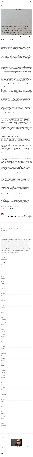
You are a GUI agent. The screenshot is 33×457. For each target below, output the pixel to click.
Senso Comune (26, 250)
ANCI (21, 239)
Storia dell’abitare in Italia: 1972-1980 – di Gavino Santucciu (17, 216)
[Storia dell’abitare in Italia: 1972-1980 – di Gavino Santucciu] (29, 216)
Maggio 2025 (3, 293)
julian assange (23, 246)
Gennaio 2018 (3, 401)
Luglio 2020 (3, 377)
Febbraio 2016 (3, 413)
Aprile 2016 (2, 411)
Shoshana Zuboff (4, 252)
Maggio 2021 (3, 360)
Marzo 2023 (3, 324)
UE (8, 252)
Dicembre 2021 (3, 348)
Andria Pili (29, 239)
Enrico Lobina (6, 6)
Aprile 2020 (3, 382)
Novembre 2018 (3, 394)
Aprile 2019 (2, 389)
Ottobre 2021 (3, 351)
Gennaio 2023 (3, 327)
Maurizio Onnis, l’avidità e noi (5, 230)
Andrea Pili (25, 239)
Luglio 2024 (3, 305)
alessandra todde (11, 239)
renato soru (12, 250)
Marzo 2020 (3, 384)
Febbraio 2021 (3, 365)
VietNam (11, 252)
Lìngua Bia (27, 246)
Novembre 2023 (3, 319)
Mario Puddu (8, 248)
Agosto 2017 (3, 404)
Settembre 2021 (3, 353)
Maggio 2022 (3, 339)
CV (1, 264)
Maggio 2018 (3, 399)
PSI (29, 248)
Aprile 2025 (2, 295)
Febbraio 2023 (3, 326)
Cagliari (9, 241)
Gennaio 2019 (3, 392)
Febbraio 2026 (3, 283)
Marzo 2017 (2, 408)
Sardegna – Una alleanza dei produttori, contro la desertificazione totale (11, 233)
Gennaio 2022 (3, 346)
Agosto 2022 (3, 334)
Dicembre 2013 (3, 423)
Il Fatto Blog (3, 257)
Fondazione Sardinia (4, 259)
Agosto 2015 (3, 416)
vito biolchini (16, 252)
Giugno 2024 (3, 307)
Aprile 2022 (3, 341)
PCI (27, 248)
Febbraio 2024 (3, 314)
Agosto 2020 (3, 375)
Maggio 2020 (3, 380)
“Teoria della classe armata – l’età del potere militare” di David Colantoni (11, 228)
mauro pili (12, 248)
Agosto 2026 (3, 274)
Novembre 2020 (3, 370)
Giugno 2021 (3, 358)
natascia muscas (18, 248)
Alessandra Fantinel (4, 239)
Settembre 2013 (3, 425)
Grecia (14, 246)
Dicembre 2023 (3, 317)
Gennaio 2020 (3, 387)
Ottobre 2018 (3, 396)
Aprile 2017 (2, 406)
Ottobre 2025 (3, 288)
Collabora (2, 269)
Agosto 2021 (3, 355)
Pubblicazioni (3, 266)
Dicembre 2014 (3, 420)
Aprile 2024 (2, 310)
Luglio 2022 (3, 336)
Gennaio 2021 (3, 367)
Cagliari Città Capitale (14, 241)
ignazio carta (18, 246)
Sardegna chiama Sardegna (19, 250)
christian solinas (27, 241)
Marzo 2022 (3, 343)
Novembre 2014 (3, 421)
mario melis (3, 248)
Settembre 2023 (3, 322)
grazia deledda (9, 246)
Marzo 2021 (3, 363)
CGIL (22, 241)
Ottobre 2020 (3, 372)
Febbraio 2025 (3, 298)
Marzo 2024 (3, 312)
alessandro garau (17, 239)
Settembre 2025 (3, 290)
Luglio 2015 (2, 418)
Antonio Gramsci (4, 241)
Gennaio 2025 (3, 300)
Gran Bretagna (4, 246)
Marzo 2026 (3, 281)
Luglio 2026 (3, 276)
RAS (2, 250)
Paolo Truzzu (24, 248)
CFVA (19, 241)
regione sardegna (6, 250)
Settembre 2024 (3, 302)
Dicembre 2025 (3, 286)
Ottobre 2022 (3, 331)
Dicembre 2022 (3, 329)
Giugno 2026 (3, 278)
